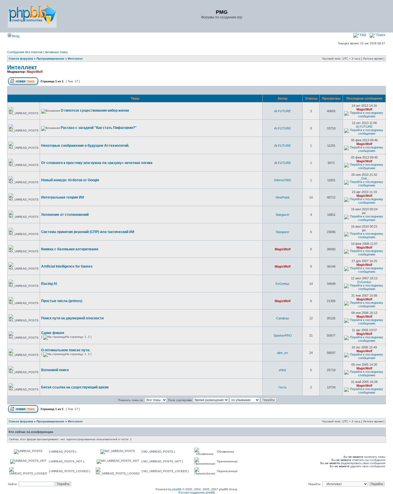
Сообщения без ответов (24, 52)
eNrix (282, 370)
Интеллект (75, 58)
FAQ (362, 35)
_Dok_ (364, 178)
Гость (282, 387)
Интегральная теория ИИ (62, 197)
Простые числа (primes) (61, 301)
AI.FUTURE (282, 111)
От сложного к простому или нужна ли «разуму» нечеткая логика (96, 163)
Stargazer (282, 214)
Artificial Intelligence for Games (67, 266)
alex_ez (282, 352)
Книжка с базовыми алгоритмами (69, 249)
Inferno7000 (282, 180)
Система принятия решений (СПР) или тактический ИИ (87, 232)
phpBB (177, 489)
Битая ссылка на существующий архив (74, 387)
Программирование (50, 58)
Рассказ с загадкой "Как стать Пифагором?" (99, 128)
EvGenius (282, 283)
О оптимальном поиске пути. (65, 350)
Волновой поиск (55, 370)
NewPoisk (283, 197)
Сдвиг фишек (52, 333)
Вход (15, 36)
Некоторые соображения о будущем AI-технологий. (85, 146)
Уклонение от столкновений (65, 215)
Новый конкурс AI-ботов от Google (70, 180)
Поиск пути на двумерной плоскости (72, 318)
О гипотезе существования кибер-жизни (95, 110)
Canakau (282, 318)
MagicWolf (35, 71)
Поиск (380, 35)
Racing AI (49, 284)
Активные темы (56, 52)
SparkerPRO (283, 335)
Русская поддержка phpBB (196, 492)
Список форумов (21, 58)
